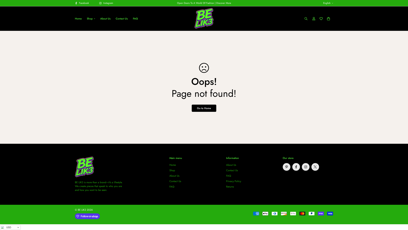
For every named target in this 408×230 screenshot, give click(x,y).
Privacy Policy (233, 181)
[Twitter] (315, 167)
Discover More (223, 3)
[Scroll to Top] (401, 212)
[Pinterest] (286, 167)
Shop (90, 18)
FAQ (135, 18)
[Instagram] (306, 167)
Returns (230, 186)
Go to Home (204, 108)
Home (78, 18)
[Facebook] (296, 167)
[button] (328, 18)
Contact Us (122, 18)
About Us (105, 18)
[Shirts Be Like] (204, 18)
